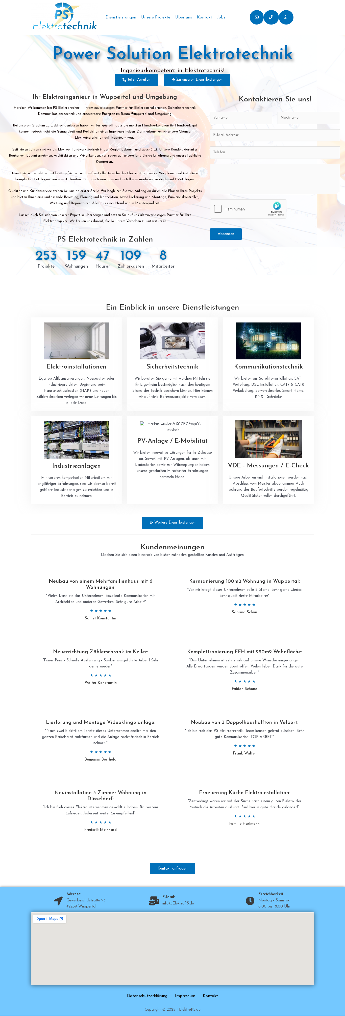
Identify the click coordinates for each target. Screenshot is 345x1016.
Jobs (221, 17)
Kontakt (204, 17)
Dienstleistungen (121, 17)
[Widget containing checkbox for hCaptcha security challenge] (248, 209)
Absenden (226, 234)
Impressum (185, 996)
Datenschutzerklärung (147, 996)
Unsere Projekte (155, 17)
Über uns (183, 17)
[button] (257, 17)
